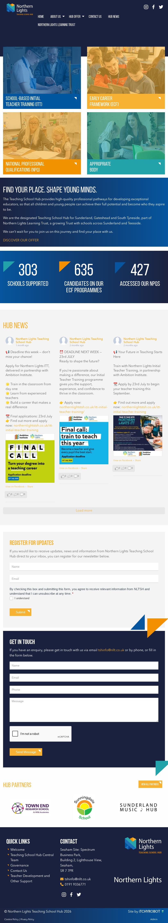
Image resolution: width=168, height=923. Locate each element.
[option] (30, 807)
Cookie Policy (11, 919)
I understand (21, 598)
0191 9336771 (75, 884)
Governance (19, 865)
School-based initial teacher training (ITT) (24, 101)
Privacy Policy (27, 919)
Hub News (113, 16)
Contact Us (95, 16)
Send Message (26, 752)
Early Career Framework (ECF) (104, 101)
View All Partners (150, 784)
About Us (55, 16)
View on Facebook (15, 487)
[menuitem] (41, 16)
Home (41, 16)
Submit (20, 612)
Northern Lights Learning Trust (56, 25)
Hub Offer (75, 16)
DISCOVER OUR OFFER (21, 240)
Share (30, 487)
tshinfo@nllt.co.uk (111, 650)
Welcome (17, 850)
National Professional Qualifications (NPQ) (25, 167)
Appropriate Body (100, 167)
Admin (154, 919)
